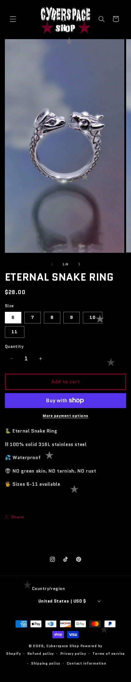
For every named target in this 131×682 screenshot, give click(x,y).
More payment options (65, 415)
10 (93, 317)
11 (15, 331)
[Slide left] (51, 264)
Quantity (14, 346)
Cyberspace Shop (62, 645)
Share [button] (17, 517)
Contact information (86, 663)
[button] (13, 19)
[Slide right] (79, 264)
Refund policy (40, 653)
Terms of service (108, 653)
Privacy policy (73, 653)
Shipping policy (45, 663)
